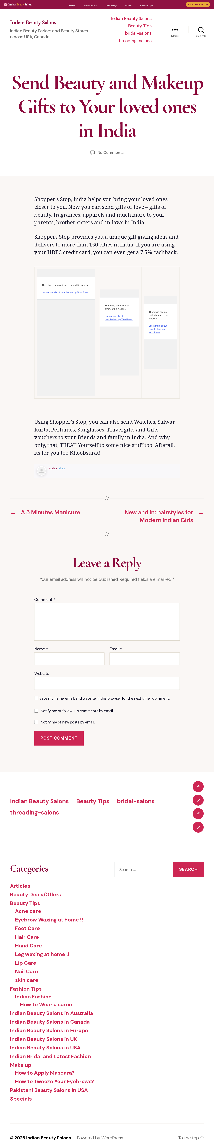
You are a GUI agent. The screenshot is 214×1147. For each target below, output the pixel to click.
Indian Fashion (33, 996)
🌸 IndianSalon (17, 4)
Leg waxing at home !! (42, 954)
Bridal (128, 5)
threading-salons (134, 40)
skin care (26, 980)
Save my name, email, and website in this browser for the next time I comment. (104, 698)
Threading (111, 5)
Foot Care (27, 928)
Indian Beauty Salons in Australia (51, 1013)
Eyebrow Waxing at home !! (49, 919)
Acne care (28, 911)
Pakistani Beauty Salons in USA (49, 1090)
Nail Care (26, 971)
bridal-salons (138, 33)
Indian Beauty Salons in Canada (50, 1021)
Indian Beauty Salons (33, 22)
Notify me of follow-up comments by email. (77, 710)
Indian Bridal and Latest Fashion (50, 1056)
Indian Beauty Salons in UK (43, 1039)
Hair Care (27, 937)
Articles (20, 886)
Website (41, 673)
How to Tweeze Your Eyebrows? (54, 1081)
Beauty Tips (146, 5)
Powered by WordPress (100, 1138)
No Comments (110, 152)
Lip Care (25, 962)
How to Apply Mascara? (45, 1072)
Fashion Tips (26, 988)
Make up (20, 1065)
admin (61, 468)
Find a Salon (90, 5)
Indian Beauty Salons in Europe (49, 1030)
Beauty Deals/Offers (35, 894)
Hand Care (28, 945)
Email (116, 649)
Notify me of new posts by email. (68, 722)
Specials (21, 1098)
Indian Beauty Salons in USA (45, 1047)
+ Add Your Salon (198, 4)
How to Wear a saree (46, 1004)
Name (41, 649)
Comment (44, 599)
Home (72, 5)
